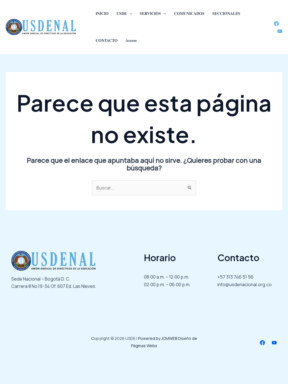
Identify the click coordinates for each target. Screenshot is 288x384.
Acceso (131, 40)
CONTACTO (107, 40)
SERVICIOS (150, 13)
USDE (121, 13)
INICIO (102, 13)
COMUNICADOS (189, 13)
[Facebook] (276, 23)
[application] (129, 13)
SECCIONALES (226, 13)
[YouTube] (279, 31)
